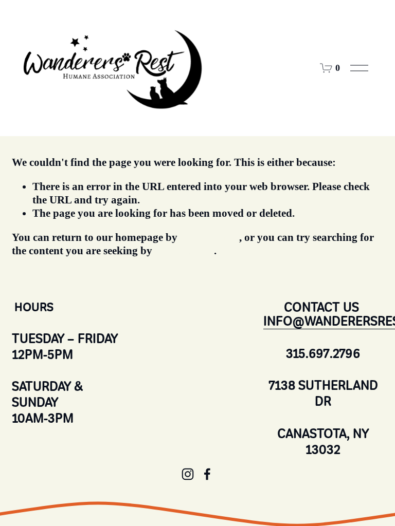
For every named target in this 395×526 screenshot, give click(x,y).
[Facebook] (207, 474)
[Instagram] (188, 474)
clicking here (209, 237)
